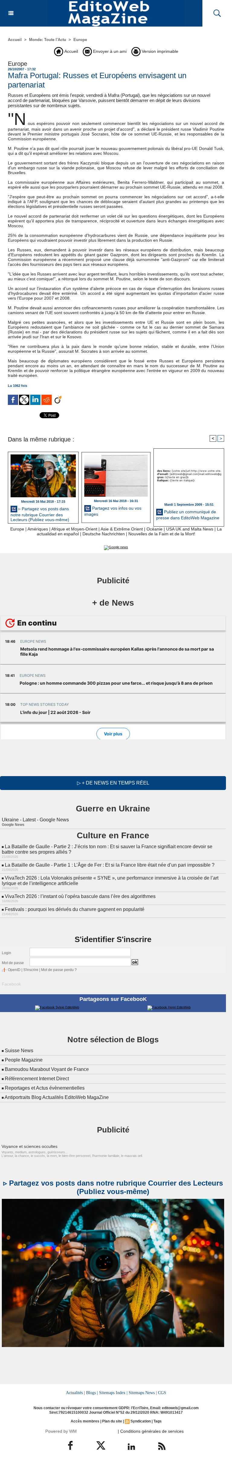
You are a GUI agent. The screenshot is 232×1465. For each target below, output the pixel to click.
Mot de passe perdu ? (59, 970)
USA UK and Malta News (189, 529)
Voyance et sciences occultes (29, 1146)
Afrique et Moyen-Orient (74, 529)
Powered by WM (61, 1431)
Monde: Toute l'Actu (47, 39)
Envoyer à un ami (109, 51)
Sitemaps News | (143, 1392)
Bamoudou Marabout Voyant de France (47, 1069)
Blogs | (92, 1392)
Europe (80, 39)
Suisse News (19, 1050)
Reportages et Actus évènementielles (45, 1088)
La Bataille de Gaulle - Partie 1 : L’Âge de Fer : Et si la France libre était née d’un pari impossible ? (109, 865)
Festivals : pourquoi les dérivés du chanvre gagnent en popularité (74, 909)
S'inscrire (30, 970)
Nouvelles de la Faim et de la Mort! (161, 533)
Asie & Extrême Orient (122, 529)
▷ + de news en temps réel (113, 782)
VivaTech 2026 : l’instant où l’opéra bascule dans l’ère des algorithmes (80, 896)
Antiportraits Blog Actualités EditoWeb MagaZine (57, 1097)
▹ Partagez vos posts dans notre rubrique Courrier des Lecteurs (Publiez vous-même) (40, 513)
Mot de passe (13, 963)
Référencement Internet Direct (37, 1078)
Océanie (155, 529)
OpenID (14, 970)
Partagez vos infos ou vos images (112, 511)
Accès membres (85, 1421)
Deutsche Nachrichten (103, 533)
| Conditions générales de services (151, 1431)
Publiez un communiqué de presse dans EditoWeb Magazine (187, 514)
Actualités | (75, 1392)
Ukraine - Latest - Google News (35, 819)
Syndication (140, 1421)
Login (6, 953)
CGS (162, 1392)
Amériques (37, 529)
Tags (157, 1421)
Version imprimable (159, 51)
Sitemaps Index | (113, 1392)
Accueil (15, 39)
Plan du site (112, 1421)
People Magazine (24, 1059)
